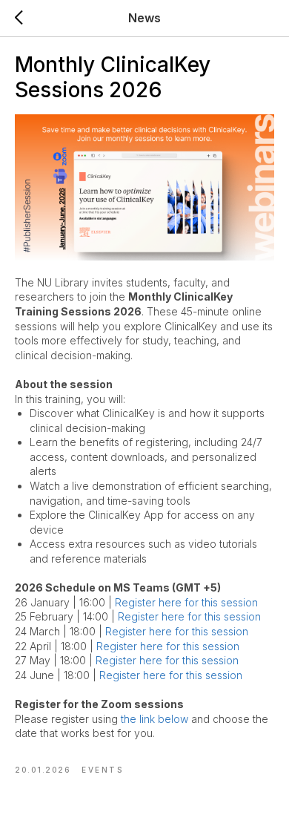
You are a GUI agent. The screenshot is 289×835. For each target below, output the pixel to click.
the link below (154, 719)
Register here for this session (186, 602)
